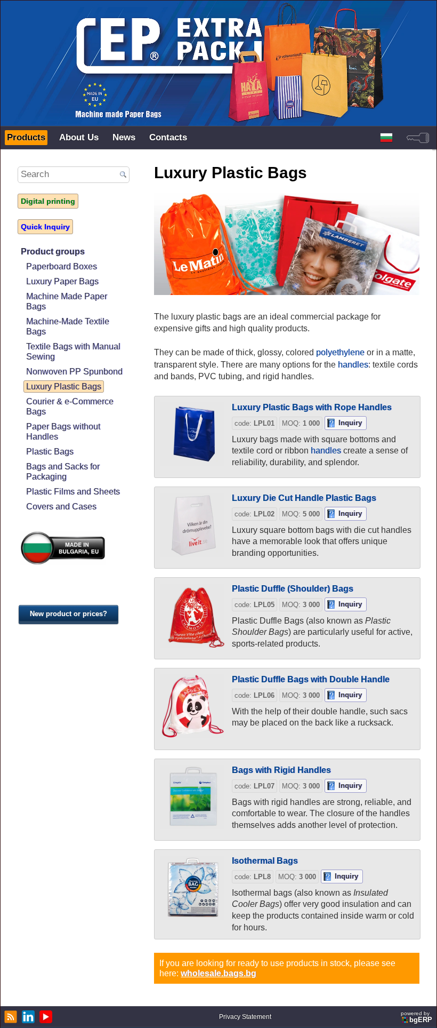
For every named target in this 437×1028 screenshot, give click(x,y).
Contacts (168, 137)
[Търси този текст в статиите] (123, 175)
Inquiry (350, 423)
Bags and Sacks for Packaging (63, 471)
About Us (79, 137)
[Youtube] (44, 1017)
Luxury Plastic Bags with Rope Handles (312, 407)
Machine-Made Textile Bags (67, 326)
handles (353, 364)
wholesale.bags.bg (218, 973)
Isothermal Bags (265, 860)
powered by (416, 1017)
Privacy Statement (245, 1017)
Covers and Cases (61, 506)
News (123, 137)
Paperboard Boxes (61, 266)
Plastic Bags (50, 451)
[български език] (386, 137)
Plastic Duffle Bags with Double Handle (311, 679)
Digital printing (48, 201)
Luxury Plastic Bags (63, 386)
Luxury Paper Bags (62, 281)
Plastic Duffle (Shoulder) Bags (292, 588)
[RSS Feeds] (9, 1017)
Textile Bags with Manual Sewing (73, 351)
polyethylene (340, 352)
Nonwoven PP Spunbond (74, 371)
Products (26, 137)
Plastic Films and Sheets (73, 491)
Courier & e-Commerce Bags (70, 406)
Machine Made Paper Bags (66, 301)
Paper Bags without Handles (63, 431)
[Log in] (417, 137)
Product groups (53, 251)
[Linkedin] (27, 1017)
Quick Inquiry (45, 226)
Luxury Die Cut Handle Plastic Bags (304, 498)
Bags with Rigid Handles (281, 770)
